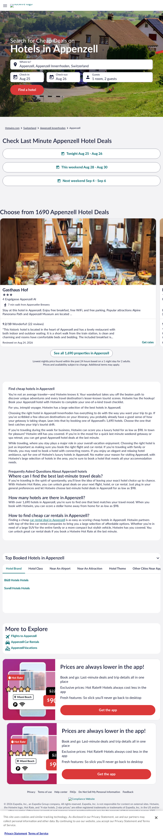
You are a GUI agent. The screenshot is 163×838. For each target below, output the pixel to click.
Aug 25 (25, 79)
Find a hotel (27, 90)
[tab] (14, 568)
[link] (81, 636)
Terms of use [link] (45, 792)
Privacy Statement (15, 833)
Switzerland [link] (29, 128)
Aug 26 (61, 79)
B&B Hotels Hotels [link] (16, 580)
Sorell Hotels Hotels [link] (17, 588)
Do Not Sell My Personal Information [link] (99, 792)
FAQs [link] (73, 792)
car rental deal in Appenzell (47, 520)
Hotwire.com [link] (12, 128)
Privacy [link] (31, 792)
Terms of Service (38, 833)
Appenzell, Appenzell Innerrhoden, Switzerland (54, 66)
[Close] (156, 817)
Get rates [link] (148, 342)
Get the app (108, 710)
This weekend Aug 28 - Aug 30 (84, 167)
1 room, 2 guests (104, 79)
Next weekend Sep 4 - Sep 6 (84, 181)
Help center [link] (60, 792)
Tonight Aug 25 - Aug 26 (84, 153)
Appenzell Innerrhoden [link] (53, 128)
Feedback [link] (128, 792)
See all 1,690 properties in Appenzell (81, 353)
